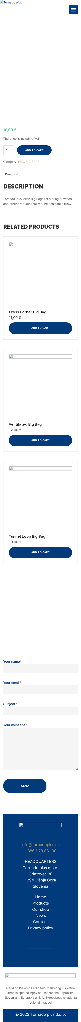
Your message (15, 725)
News (40, 915)
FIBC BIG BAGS (29, 161)
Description (13, 174)
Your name (12, 661)
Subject (10, 704)
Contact (40, 921)
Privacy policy (40, 928)
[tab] (13, 174)
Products (40, 903)
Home (40, 897)
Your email (12, 683)
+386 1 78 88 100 (40, 851)
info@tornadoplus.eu (40, 844)
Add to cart (34, 150)
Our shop (40, 909)
